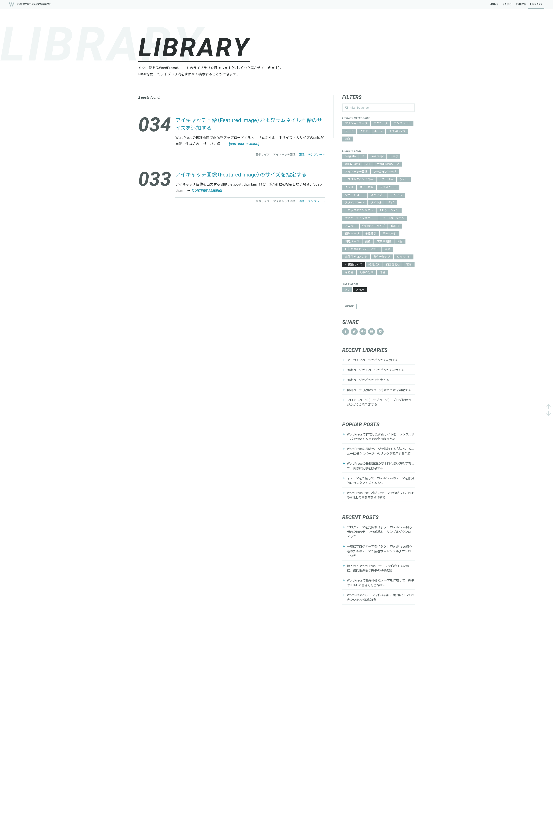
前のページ (390, 233)
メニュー (350, 226)
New (361, 289)
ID (363, 156)
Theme (521, 4)
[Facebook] (345, 331)
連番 (382, 272)
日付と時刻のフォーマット (362, 249)
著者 (409, 264)
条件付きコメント (356, 257)
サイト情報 (366, 187)
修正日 (395, 226)
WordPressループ (388, 164)
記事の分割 (366, 272)
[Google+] (362, 331)
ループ (378, 131)
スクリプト (378, 195)
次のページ (404, 257)
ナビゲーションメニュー (360, 218)
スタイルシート (355, 202)
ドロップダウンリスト (359, 210)
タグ (391, 202)
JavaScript (377, 156)
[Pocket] (380, 331)
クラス (349, 187)
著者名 (349, 272)
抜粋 (368, 241)
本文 (387, 249)
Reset (349, 306)
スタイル (396, 195)
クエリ (403, 179)
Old (347, 289)
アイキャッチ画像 (356, 171)
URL (368, 164)
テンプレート (402, 123)
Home (494, 4)
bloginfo (350, 156)
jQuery (394, 156)
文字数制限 (384, 241)
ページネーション (393, 218)
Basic (507, 4)
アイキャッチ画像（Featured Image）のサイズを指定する (241, 175)
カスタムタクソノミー (359, 179)
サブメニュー (388, 187)
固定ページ (352, 241)
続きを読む (393, 264)
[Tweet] (354, 331)
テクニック (380, 123)
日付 (400, 241)
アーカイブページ (384, 171)
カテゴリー (386, 179)
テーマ (349, 131)
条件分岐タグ (397, 131)
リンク (363, 131)
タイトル (376, 202)
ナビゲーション (389, 210)
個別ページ (352, 233)
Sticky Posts (352, 164)
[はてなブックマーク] (371, 331)
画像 (348, 139)
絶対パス (374, 264)
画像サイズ (355, 264)
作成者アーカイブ (373, 226)
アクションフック (356, 123)
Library (536, 4)
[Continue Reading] (243, 144)
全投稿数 (370, 233)
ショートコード (355, 195)
